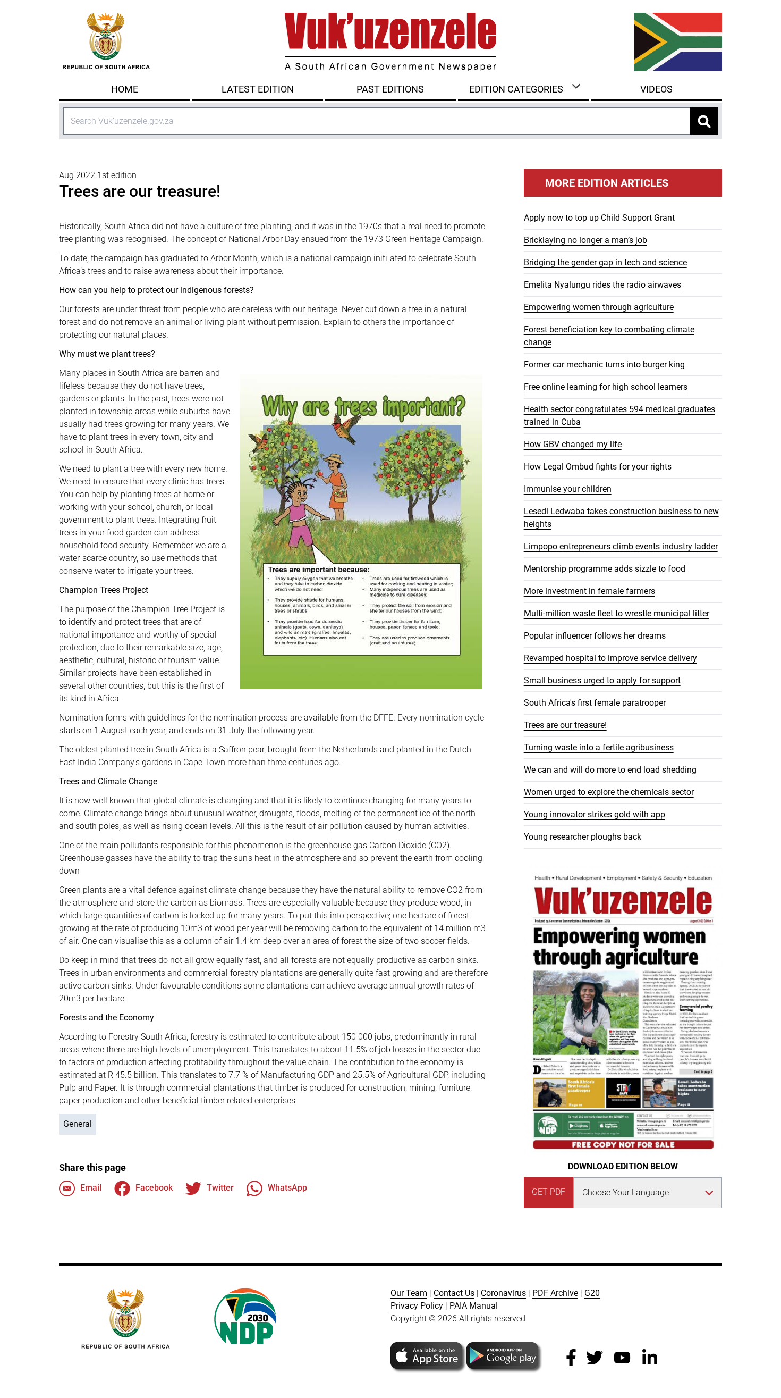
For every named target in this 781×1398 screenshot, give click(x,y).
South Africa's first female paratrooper (595, 703)
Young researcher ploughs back (582, 837)
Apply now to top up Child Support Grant (599, 218)
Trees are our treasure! (565, 725)
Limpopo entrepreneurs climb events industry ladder (621, 546)
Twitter (220, 1188)
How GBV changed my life (573, 444)
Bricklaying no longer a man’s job (585, 240)
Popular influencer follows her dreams (595, 636)
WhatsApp (287, 1188)
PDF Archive (555, 1293)
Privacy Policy (416, 1306)
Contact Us (454, 1293)
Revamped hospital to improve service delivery (610, 658)
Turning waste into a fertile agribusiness (599, 747)
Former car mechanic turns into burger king (604, 364)
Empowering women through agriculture (599, 307)
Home (124, 89)
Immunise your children (568, 489)
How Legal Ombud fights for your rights (598, 467)
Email (90, 1188)
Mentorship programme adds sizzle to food (604, 569)
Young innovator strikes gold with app (594, 814)
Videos (656, 89)
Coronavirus (503, 1293)
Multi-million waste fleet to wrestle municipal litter (616, 613)
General (77, 1124)
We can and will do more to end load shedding (610, 770)
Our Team (408, 1293)
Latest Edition (258, 89)
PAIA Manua (472, 1306)
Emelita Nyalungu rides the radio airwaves (602, 285)
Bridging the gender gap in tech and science (605, 262)
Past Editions (390, 89)
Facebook (154, 1188)
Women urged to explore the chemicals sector (609, 792)
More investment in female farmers (589, 591)
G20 (592, 1293)
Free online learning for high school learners (605, 387)
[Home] (390, 42)
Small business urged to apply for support (602, 680)
